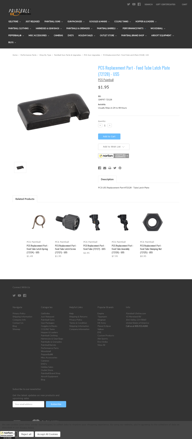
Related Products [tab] (24, 199)
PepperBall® (15, 35)
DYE (99, 332)
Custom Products (106, 335)
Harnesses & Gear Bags (48, 28)
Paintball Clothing (18, 28)
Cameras (58, 35)
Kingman (102, 319)
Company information (79, 329)
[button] (7, 435)
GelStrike (13, 21)
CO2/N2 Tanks (121, 21)
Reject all (26, 434)
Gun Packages (75, 21)
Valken (101, 329)
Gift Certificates (165, 4)
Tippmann (102, 316)
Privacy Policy (19, 313)
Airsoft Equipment (161, 35)
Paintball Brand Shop (133, 35)
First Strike (103, 341)
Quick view (39, 219)
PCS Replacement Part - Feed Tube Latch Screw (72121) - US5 (66, 249)
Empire (101, 313)
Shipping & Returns (78, 316)
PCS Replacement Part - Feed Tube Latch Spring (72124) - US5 (38, 249)
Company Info (19, 319)
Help (71, 313)
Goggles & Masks (98, 21)
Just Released (33, 21)
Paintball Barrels (106, 28)
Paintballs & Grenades (78, 28)
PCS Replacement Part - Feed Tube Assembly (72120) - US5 (123, 249)
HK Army (102, 323)
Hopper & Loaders (145, 21)
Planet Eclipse (104, 326)
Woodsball (157, 28)
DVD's (71, 35)
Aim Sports (103, 338)
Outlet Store (107, 35)
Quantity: (102, 121)
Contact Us (18, 323)
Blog (11, 42)
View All (101, 345)
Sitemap (16, 329)
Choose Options (39, 225)
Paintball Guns (53, 21)
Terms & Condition (78, 323)
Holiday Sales (85, 35)
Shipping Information (22, 316)
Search (149, 4)
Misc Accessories (38, 35)
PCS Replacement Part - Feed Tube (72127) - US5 (94, 247)
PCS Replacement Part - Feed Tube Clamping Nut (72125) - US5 (151, 249)
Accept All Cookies (47, 434)
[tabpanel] (39, 232)
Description (107, 179)
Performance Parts (133, 28)
